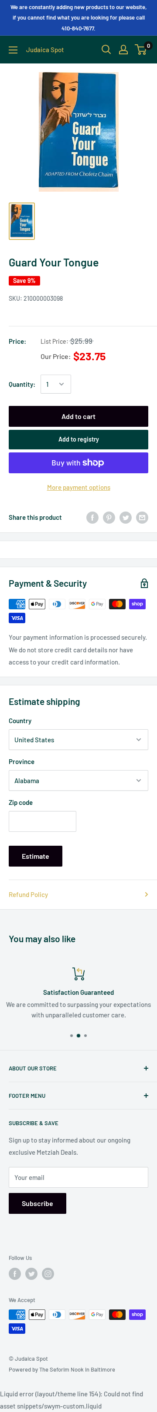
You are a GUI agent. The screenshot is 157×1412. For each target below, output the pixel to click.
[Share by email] (142, 517)
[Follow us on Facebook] (15, 1274)
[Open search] (106, 49)
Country (20, 720)
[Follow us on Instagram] (48, 1274)
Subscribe (37, 1203)
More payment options (78, 487)
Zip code (21, 802)
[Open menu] (13, 50)
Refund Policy (28, 894)
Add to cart (78, 416)
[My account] (123, 49)
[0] (141, 49)
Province (21, 761)
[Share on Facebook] (92, 517)
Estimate (35, 856)
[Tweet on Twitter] (125, 517)
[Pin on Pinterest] (109, 517)
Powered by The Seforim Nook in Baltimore (62, 1369)
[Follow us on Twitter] (31, 1274)
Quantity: (22, 384)
